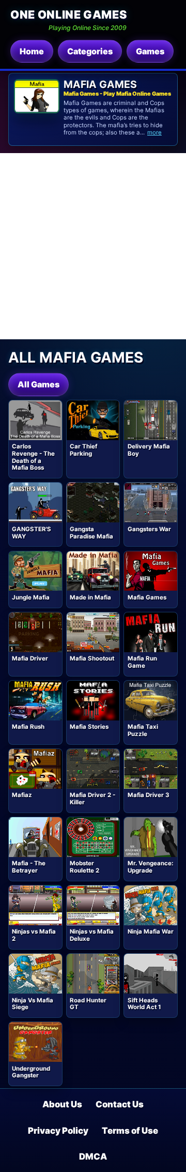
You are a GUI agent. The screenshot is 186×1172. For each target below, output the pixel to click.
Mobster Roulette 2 (84, 867)
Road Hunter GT (88, 1004)
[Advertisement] (93, 246)
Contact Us (120, 1104)
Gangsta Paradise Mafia (91, 532)
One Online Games (68, 14)
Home (32, 51)
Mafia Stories (89, 726)
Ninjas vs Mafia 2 (34, 935)
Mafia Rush (28, 726)
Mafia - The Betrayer (28, 867)
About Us (62, 1104)
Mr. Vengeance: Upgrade (150, 867)
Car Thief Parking (83, 450)
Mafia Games (147, 597)
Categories (90, 51)
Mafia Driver (30, 658)
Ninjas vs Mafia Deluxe (92, 935)
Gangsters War (149, 529)
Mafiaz (22, 795)
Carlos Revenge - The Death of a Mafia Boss (33, 457)
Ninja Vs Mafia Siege (32, 1004)
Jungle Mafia (31, 597)
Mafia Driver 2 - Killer (92, 798)
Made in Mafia (90, 597)
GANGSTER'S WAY (31, 532)
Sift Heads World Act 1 (144, 1004)
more (154, 132)
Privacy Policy (58, 1130)
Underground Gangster (31, 1072)
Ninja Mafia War (151, 931)
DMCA (93, 1156)
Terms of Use (130, 1130)
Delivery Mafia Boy (149, 450)
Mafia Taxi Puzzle (143, 730)
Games (150, 51)
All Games (38, 384)
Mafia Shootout (92, 658)
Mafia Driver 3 (148, 795)
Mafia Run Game (142, 662)
